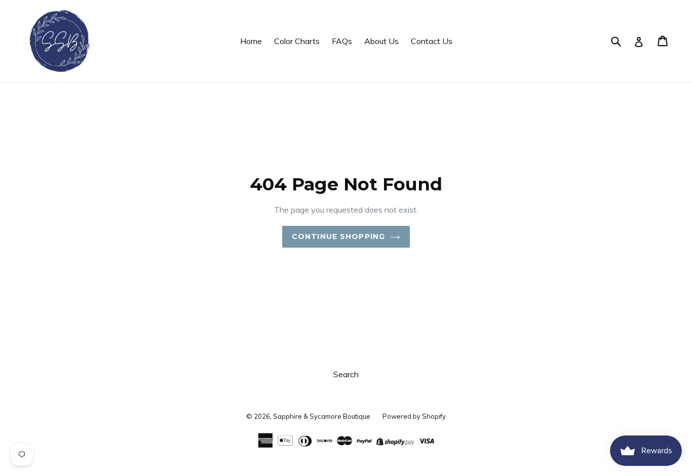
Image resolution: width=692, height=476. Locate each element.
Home (251, 41)
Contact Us (431, 41)
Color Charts (297, 41)
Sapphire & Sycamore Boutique (321, 416)
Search (346, 374)
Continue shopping (338, 236)
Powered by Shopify (414, 416)
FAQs (342, 41)
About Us (381, 41)
